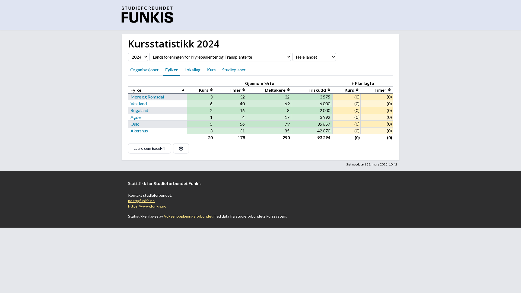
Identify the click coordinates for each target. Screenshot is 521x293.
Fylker (171, 69)
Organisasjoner (144, 69)
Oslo (135, 123)
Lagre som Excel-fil (149, 148)
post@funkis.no (141, 200)
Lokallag (193, 69)
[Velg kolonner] (181, 148)
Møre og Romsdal (147, 96)
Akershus (139, 130)
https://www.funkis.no (147, 206)
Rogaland (139, 110)
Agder (136, 117)
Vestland (139, 103)
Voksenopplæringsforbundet (188, 216)
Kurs (211, 69)
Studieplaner (234, 69)
